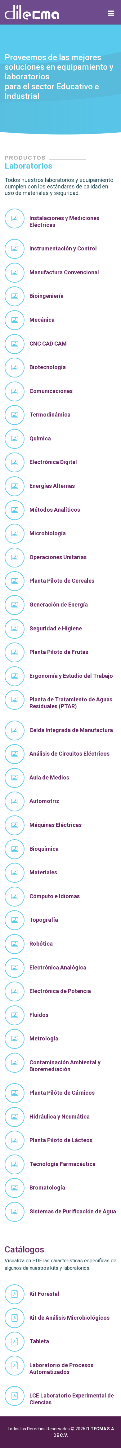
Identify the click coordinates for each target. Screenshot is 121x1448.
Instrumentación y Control (63, 248)
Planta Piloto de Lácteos (60, 1140)
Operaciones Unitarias (58, 557)
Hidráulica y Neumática (59, 1116)
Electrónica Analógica (57, 967)
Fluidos (38, 1015)
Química (40, 438)
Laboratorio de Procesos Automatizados (61, 1368)
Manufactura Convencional (64, 272)
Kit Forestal (44, 1294)
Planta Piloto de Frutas (58, 652)
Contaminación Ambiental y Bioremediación (65, 1065)
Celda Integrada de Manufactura (71, 730)
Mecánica (42, 319)
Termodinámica (49, 414)
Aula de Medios (49, 777)
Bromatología (47, 1187)
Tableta (39, 1341)
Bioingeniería (46, 296)
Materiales (43, 872)
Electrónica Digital (53, 462)
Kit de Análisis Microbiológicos (69, 1317)
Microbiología (47, 533)
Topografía (43, 919)
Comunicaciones (51, 391)
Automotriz (44, 801)
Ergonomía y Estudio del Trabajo (71, 676)
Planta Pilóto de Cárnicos (62, 1092)
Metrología (43, 1038)
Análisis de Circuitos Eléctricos (69, 753)
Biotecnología (47, 367)
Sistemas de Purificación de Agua (72, 1211)
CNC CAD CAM (48, 343)
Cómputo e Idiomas (54, 896)
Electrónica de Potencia (60, 991)
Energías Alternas (52, 486)
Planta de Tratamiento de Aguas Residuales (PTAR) (70, 702)
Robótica (41, 943)
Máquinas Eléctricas (55, 825)
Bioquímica (44, 848)
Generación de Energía (58, 604)
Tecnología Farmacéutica (62, 1164)
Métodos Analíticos (54, 509)
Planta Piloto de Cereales (61, 580)
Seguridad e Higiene (55, 628)
